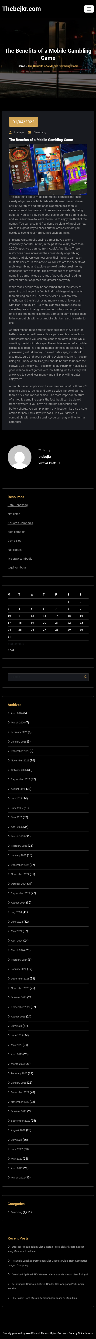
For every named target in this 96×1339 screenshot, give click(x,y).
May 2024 (16, 931)
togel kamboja (17, 567)
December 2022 (20, 1092)
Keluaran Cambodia (20, 523)
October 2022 (19, 1111)
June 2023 (17, 1035)
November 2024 (20, 874)
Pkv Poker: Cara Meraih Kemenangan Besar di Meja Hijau (45, 1298)
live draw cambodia (20, 558)
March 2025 (18, 836)
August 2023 (18, 1016)
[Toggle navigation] (89, 9)
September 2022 (20, 1120)
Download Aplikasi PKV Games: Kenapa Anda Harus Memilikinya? (50, 1274)
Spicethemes (85, 1333)
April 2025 (17, 827)
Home (21, 66)
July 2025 (16, 798)
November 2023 (20, 988)
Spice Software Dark (62, 1333)
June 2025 (17, 808)
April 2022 (17, 1168)
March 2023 (18, 1063)
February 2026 (19, 732)
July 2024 (16, 912)
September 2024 (20, 893)
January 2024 (18, 969)
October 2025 (19, 770)
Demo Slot (14, 540)
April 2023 (17, 1054)
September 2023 (20, 1007)
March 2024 (18, 950)
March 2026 (18, 722)
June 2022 (17, 1149)
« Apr (11, 649)
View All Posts (47, 463)
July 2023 (16, 1025)
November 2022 (20, 1101)
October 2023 (19, 997)
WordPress (32, 1333)
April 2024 (17, 940)
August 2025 (18, 789)
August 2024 (18, 902)
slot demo (14, 514)
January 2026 (18, 741)
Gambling (40, 132)
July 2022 (16, 1139)
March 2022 (18, 1177)
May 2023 (16, 1045)
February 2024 (19, 959)
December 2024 (20, 864)
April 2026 (17, 713)
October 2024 (19, 883)
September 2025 (20, 779)
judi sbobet (15, 549)
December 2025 (20, 751)
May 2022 (16, 1158)
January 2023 (18, 1082)
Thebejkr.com (21, 9)
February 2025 (19, 845)
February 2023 (19, 1073)
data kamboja (16, 532)
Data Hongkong (18, 505)
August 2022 (18, 1130)
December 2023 (20, 978)
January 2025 (18, 855)
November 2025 (20, 760)
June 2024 (17, 921)
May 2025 (16, 817)
